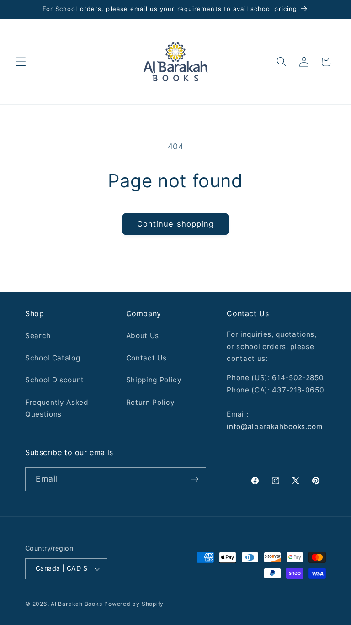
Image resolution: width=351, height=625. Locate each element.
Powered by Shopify (134, 603)
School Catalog (52, 358)
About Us (142, 335)
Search (38, 335)
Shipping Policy (154, 380)
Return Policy (150, 402)
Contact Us (146, 358)
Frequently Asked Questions (57, 408)
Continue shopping (175, 223)
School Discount (54, 380)
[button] (21, 62)
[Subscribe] (195, 479)
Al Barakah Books (76, 603)
